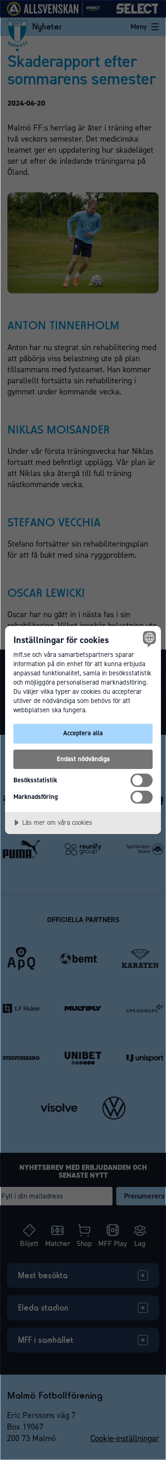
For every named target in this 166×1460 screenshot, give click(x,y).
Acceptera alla (83, 733)
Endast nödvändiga (83, 758)
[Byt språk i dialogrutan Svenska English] (148, 639)
